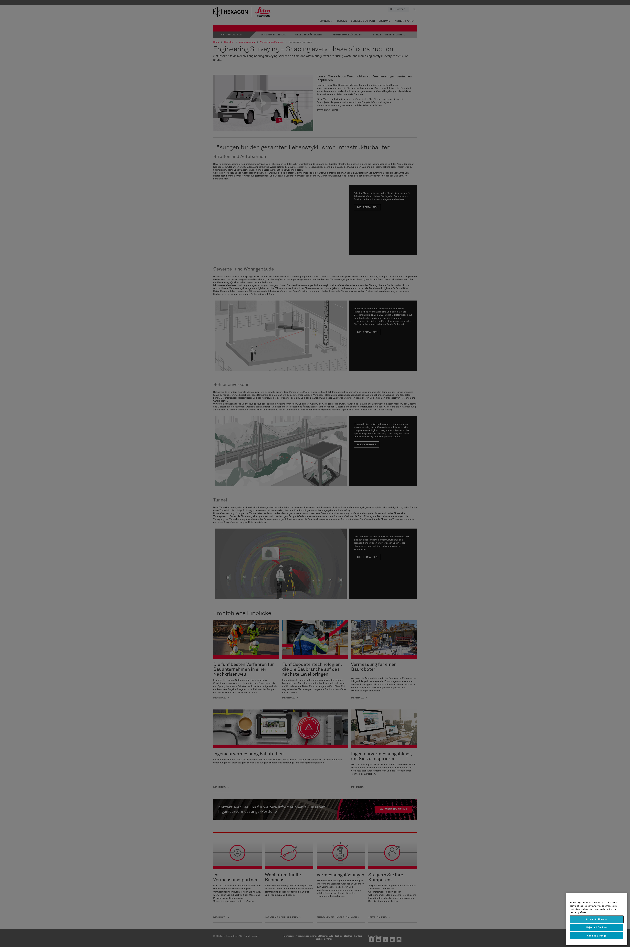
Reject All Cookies (596, 927)
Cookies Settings (596, 936)
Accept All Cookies (596, 919)
